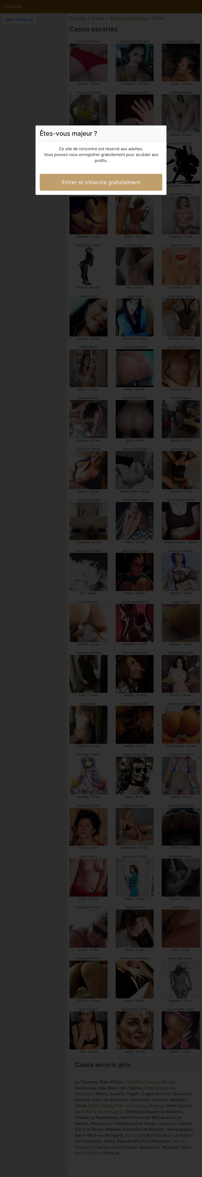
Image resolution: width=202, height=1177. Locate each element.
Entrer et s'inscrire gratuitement (101, 182)
